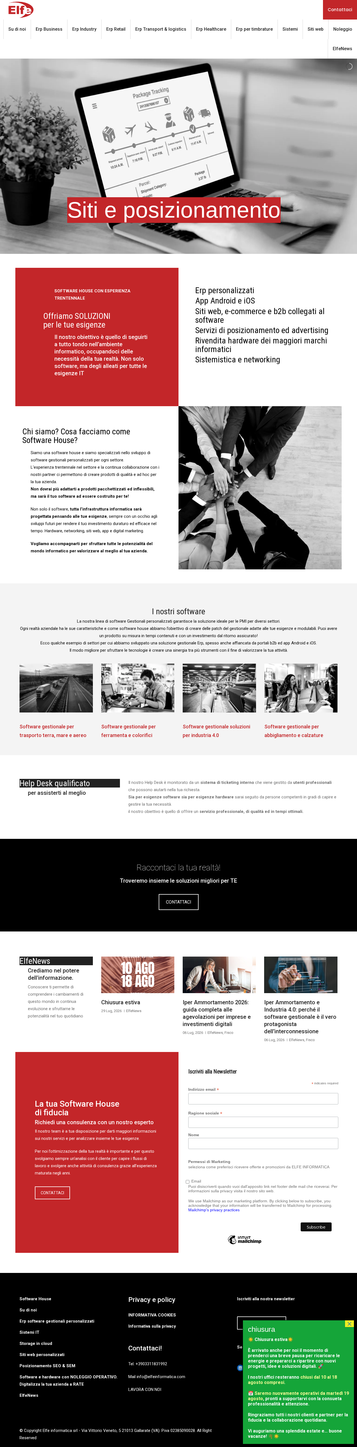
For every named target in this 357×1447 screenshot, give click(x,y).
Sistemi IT (29, 1332)
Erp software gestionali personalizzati (57, 1321)
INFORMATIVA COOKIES (152, 1315)
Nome (193, 1135)
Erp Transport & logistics (160, 29)
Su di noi (17, 29)
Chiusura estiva (120, 1002)
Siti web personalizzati (42, 1354)
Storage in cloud (36, 1343)
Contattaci (340, 10)
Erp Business (49, 29)
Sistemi (290, 29)
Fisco (229, 1033)
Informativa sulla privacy (152, 1326)
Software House (35, 1298)
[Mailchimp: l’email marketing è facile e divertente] (244, 1244)
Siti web (316, 29)
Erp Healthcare (211, 29)
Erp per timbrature (254, 29)
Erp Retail (116, 29)
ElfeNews (342, 48)
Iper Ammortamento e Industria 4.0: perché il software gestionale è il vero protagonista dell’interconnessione (300, 1017)
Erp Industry (84, 29)
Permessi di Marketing (209, 1161)
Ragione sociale (205, 1113)
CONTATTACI (178, 902)
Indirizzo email (203, 1089)
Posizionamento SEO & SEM (47, 1365)
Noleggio (342, 29)
